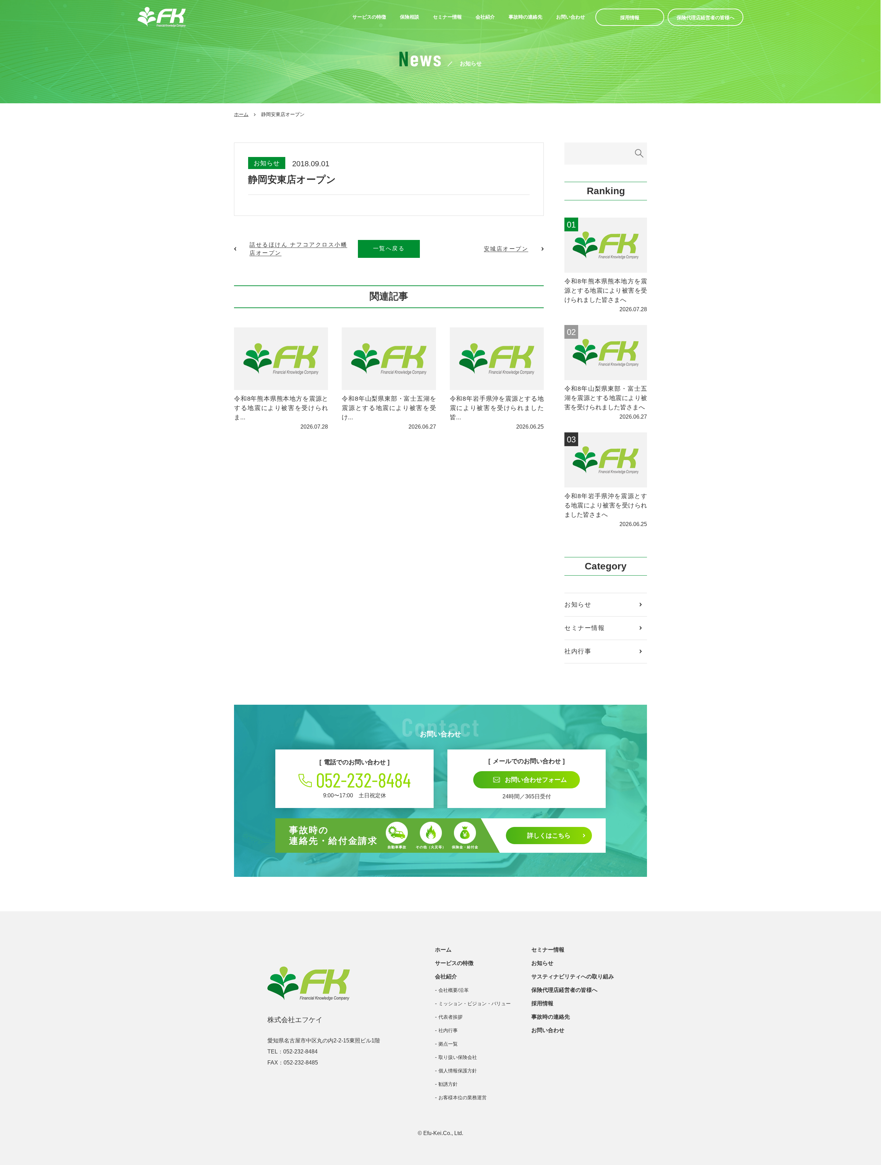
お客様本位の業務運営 (462, 1097)
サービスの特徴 (369, 17)
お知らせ (267, 163)
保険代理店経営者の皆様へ (705, 17)
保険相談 (409, 17)
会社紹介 (485, 17)
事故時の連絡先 (525, 17)
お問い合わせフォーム (536, 779)
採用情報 (629, 17)
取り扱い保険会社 (457, 1057)
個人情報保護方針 (457, 1070)
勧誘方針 (448, 1084)
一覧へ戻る (389, 248)
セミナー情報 (447, 17)
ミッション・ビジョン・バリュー (474, 1003)
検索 (639, 154)
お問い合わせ (570, 17)
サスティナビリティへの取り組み (572, 976)
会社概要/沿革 (453, 990)
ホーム (241, 114)
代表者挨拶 (450, 1017)
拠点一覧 (448, 1044)
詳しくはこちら (549, 835)
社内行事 (577, 651)
